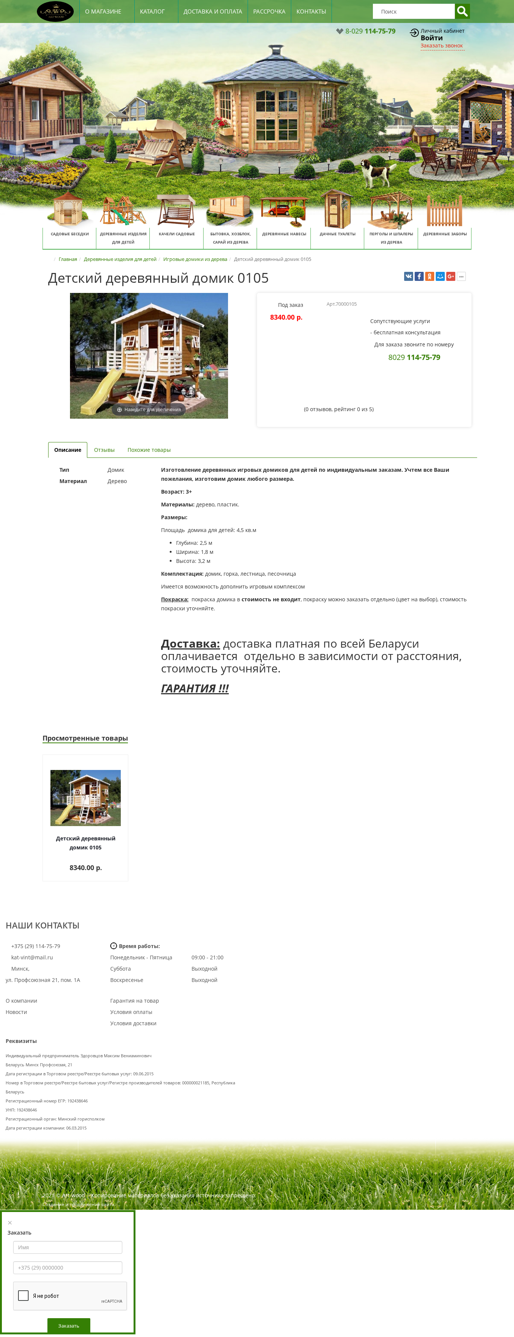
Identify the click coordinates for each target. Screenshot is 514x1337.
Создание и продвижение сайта (78, 1204)
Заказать (68, 1325)
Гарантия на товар (134, 1000)
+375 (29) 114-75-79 (35, 946)
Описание (67, 449)
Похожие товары (149, 449)
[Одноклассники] (429, 276)
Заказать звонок (442, 45)
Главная (68, 259)
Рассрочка (269, 11)
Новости (16, 1011)
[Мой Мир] (440, 276)
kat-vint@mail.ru (32, 957)
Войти (432, 37)
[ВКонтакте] (408, 276)
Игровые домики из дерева (195, 259)
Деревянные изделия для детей (120, 259)
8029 (414, 357)
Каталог (152, 11)
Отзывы (104, 449)
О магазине (103, 11)
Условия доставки (133, 1023)
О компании (21, 1000)
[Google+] (450, 276)
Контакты (311, 11)
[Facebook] (419, 276)
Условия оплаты (131, 1011)
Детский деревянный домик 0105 (86, 843)
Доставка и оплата (213, 11)
